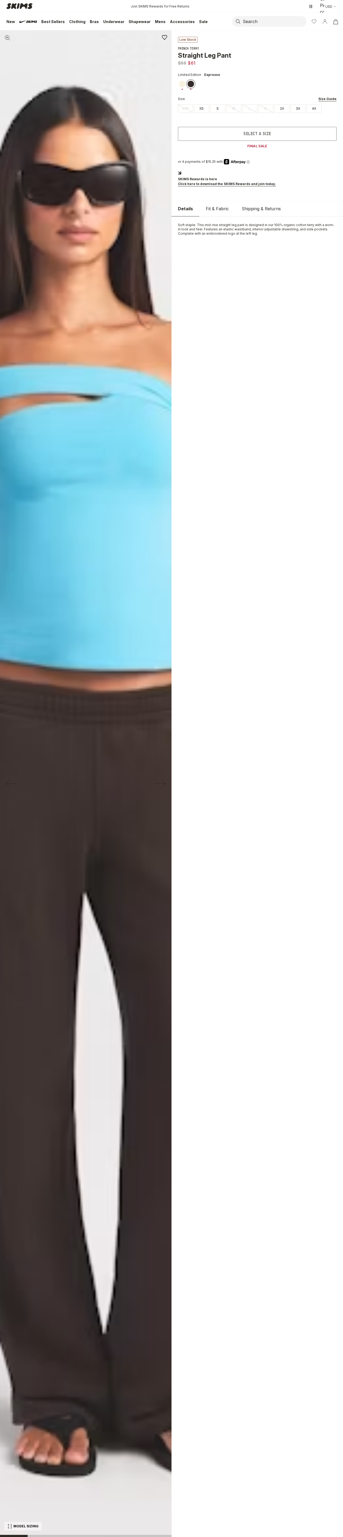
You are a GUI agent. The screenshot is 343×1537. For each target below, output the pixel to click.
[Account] (325, 21)
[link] (182, 84)
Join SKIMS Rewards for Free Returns (160, 6)
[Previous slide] (10, 783)
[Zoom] (7, 37)
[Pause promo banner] (311, 6)
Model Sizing (26, 1526)
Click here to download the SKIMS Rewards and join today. (227, 184)
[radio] (185, 108)
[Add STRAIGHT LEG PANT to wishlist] (165, 37)
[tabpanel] (257, 229)
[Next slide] (161, 783)
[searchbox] (274, 21)
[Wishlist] (314, 21)
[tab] (185, 208)
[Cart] (335, 21)
